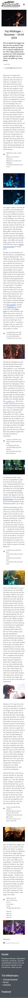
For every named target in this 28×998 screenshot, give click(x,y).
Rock (17, 943)
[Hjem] (11, 7)
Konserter (8, 943)
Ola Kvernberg (11, 305)
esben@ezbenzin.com (13, 68)
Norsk (13, 943)
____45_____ (10, 401)
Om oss (6, 982)
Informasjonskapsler (10, 979)
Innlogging (7, 985)
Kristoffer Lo (11, 307)
